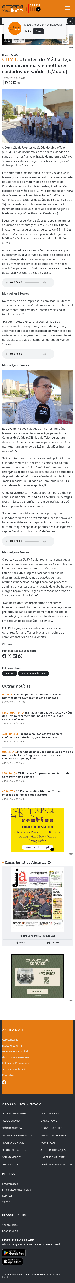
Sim (38, 31)
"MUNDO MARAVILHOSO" (17, 1135)
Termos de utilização (14, 1069)
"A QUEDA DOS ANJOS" (53, 1150)
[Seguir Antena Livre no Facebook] (4, 1083)
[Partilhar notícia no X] (11, 82)
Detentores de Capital (15, 1051)
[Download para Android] (35, 1252)
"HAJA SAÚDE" (10, 1164)
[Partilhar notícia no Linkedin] (15, 82)
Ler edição (56, 942)
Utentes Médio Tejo (33, 673)
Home (5, 55)
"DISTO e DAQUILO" (51, 1128)
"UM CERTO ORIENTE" (53, 1157)
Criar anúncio (10, 1230)
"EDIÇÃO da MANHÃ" (14, 1113)
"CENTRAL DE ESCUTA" (53, 1113)
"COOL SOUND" (11, 1120)
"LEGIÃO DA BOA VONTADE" (56, 1164)
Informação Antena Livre (16, 1189)
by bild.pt (7, 1277)
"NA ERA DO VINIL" (13, 1142)
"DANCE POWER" (49, 1120)
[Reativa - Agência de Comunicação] (37, 829)
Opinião (7, 1201)
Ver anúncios (10, 1225)
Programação (10, 1183)
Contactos (8, 1075)
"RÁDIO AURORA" (12, 1128)
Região (14, 55)
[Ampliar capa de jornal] (37, 899)
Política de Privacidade (15, 1063)
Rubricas (7, 1195)
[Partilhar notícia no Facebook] (7, 82)
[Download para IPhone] (37, 1261)
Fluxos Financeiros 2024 (16, 1057)
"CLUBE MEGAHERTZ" (14, 1150)
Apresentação (10, 1039)
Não (28, 31)
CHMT (9, 673)
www (21, 942)
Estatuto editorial (12, 1045)
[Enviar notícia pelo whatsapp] (19, 82)
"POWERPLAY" (48, 1142)
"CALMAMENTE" (11, 1157)
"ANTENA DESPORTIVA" (53, 1135)
